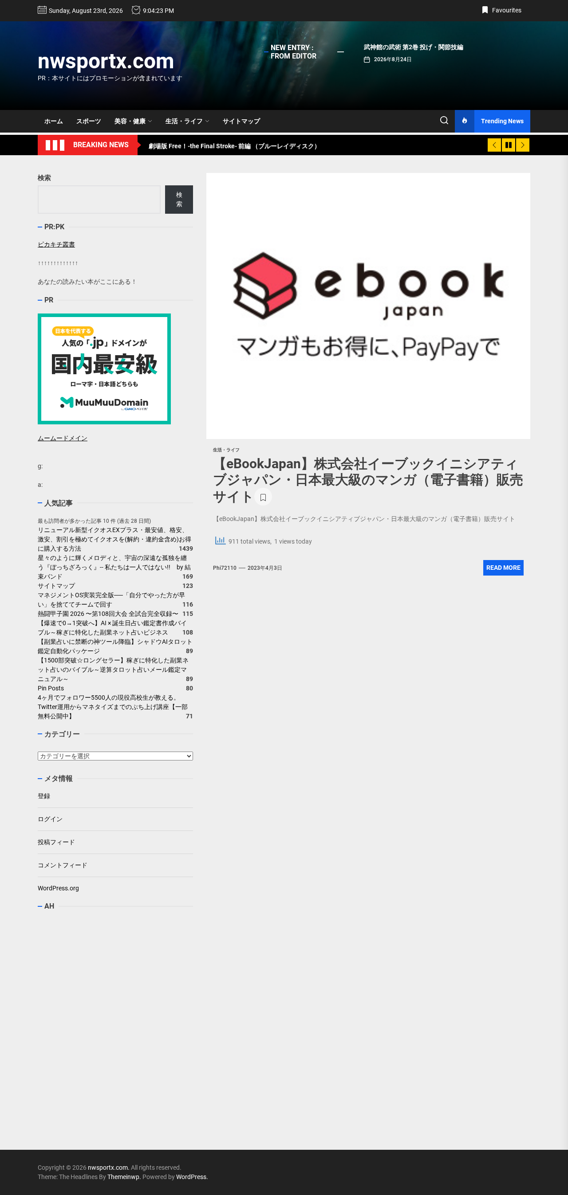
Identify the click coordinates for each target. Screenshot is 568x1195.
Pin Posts (51, 688)
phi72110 (225, 568)
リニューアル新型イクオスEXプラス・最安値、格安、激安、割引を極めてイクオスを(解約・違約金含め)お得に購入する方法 (114, 539)
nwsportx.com (106, 61)
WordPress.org (58, 888)
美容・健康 (130, 121)
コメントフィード (62, 865)
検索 (44, 178)
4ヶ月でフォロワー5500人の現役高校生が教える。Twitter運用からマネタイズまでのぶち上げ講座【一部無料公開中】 (113, 707)
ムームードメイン (62, 438)
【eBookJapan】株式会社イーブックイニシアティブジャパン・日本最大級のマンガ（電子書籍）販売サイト (368, 480)
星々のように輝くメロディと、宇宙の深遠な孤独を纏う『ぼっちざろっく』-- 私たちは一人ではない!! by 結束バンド (114, 567)
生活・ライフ (184, 121)
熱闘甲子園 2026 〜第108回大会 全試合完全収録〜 (108, 613)
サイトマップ (241, 121)
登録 (44, 795)
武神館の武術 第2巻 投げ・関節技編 (413, 47)
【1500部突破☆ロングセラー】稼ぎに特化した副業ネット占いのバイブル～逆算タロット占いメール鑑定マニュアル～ (113, 669)
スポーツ (88, 121)
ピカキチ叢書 (56, 244)
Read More (503, 567)
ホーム (53, 121)
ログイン (50, 819)
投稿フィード (56, 842)
